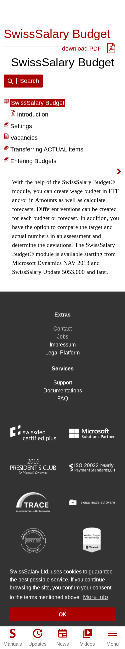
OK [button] (63, 614)
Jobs (62, 336)
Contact (62, 328)
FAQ (62, 398)
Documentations (62, 390)
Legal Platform (62, 352)
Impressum (63, 344)
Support (62, 382)
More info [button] (95, 597)
